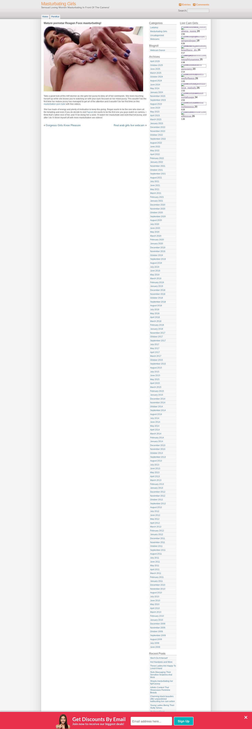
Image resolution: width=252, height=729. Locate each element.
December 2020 (157, 205)
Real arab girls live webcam (129, 125)
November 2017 (157, 333)
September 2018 (158, 302)
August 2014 (156, 414)
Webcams (154, 39)
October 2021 (156, 170)
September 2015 (158, 364)
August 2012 (156, 507)
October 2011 (156, 546)
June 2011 (155, 562)
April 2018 (155, 317)
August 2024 (156, 80)
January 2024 (156, 92)
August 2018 (156, 305)
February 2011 (157, 577)
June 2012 (155, 515)
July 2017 (154, 344)
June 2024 (155, 84)
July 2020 (154, 224)
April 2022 (155, 154)
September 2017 (158, 340)
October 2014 (156, 406)
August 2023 (156, 104)
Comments (202, 4)
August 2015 (156, 368)
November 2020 (157, 209)
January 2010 (156, 620)
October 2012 (156, 499)
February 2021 (157, 197)
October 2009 (156, 631)
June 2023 (155, 108)
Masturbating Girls (58, 3)
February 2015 (157, 391)
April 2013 (155, 476)
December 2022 (157, 127)
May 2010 (154, 604)
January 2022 (156, 162)
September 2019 (158, 259)
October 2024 (156, 77)
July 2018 (154, 309)
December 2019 (157, 247)
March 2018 (155, 321)
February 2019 (157, 282)
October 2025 (156, 65)
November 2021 (157, 166)
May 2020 (154, 232)
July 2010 (154, 596)
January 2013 (156, 488)
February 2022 (157, 158)
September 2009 (158, 635)
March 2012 (155, 527)
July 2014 (154, 418)
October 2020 (156, 212)
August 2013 (156, 461)
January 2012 (156, 534)
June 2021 (155, 185)
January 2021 (156, 201)
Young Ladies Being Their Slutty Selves (162, 706)
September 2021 (158, 174)
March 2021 (155, 193)
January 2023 (156, 123)
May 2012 (154, 519)
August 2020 (156, 220)
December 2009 (157, 624)
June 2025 (155, 69)
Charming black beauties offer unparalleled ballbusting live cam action (162, 699)
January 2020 (156, 243)
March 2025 (155, 73)
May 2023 (154, 112)
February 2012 (157, 530)
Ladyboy (154, 27)
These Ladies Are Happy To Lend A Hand (163, 667)
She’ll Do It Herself (158, 658)
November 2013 (157, 449)
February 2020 (157, 239)
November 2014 (157, 402)
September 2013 (158, 457)
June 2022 (155, 146)
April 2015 (155, 383)
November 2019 (157, 251)
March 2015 (155, 387)
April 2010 (155, 608)
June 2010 (155, 600)
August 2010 (156, 592)
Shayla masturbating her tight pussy (161, 682)
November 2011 (157, 542)
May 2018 (154, 313)
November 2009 (157, 628)
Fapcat (90, 112)
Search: (182, 10)
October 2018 (156, 298)
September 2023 (158, 100)
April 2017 (155, 352)
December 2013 (157, 445)
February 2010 (157, 616)
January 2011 (156, 581)
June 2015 (155, 375)
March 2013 (155, 480)
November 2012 (157, 496)
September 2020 (158, 216)
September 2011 (158, 550)
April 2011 (155, 569)
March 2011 (155, 573)
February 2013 (157, 484)
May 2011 (154, 565)
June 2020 (155, 228)
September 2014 (158, 410)
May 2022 (154, 150)
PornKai (55, 16)
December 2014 (157, 399)
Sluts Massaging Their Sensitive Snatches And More (161, 674)
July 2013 (154, 465)
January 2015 (156, 395)
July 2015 (154, 372)
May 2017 (154, 348)
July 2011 (154, 558)
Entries (186, 4)
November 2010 (157, 589)
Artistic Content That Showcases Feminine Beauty (160, 690)
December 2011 (157, 538)
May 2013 (154, 472)
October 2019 (156, 255)
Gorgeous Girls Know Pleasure (63, 125)
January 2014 (156, 441)
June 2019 (155, 271)
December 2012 (157, 492)
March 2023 (155, 119)
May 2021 (154, 189)
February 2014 (157, 437)
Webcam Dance (157, 50)
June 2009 (155, 647)
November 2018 (157, 294)
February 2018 (157, 325)
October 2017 (156, 336)
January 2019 (156, 286)
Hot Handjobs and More (161, 662)
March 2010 (155, 612)
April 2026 (155, 61)
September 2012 (158, 503)
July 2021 (154, 181)
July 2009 (154, 643)
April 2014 (155, 430)
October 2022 (156, 135)
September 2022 (158, 139)
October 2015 (156, 360)
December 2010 (157, 585)
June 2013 (155, 468)
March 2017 (155, 356)
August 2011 (156, 554)
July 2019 (154, 267)
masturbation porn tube (54, 104)
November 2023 (157, 96)
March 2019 (155, 278)
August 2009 (156, 639)
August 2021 (156, 177)
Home (45, 16)
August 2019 (156, 263)
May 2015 (154, 379)
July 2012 (154, 511)
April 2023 (155, 115)
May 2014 (154, 426)
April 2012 (155, 523)
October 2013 (156, 453)
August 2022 (156, 143)
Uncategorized (157, 35)
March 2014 (155, 433)
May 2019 (154, 275)
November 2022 (157, 131)
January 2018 (156, 329)
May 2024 (154, 88)
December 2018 (157, 290)
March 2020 (155, 236)
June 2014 (155, 422)
